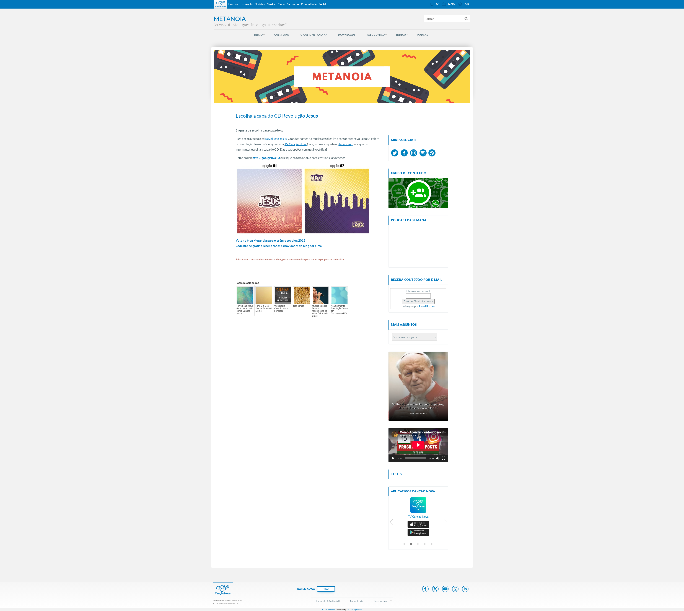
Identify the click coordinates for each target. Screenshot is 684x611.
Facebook (425, 589)
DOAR (326, 589)
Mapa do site (356, 601)
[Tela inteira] (443, 458)
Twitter (435, 589)
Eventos (233, 4)
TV (437, 4)
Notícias (260, 4)
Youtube (445, 589)
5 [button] (432, 544)
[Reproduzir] (393, 458)
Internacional (380, 601)
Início (258, 34)
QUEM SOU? (281, 34)
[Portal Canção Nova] (220, 4)
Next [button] (445, 522)
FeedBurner (427, 306)
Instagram (455, 589)
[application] (418, 445)
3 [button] (418, 544)
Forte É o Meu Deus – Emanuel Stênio (263, 308)
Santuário (293, 4)
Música (271, 4)
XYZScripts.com (355, 609)
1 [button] (404, 544)
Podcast (423, 34)
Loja (466, 4)
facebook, (345, 144)
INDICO (401, 34)
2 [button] (411, 544)
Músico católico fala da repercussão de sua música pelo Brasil (320, 311)
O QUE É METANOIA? (313, 34)
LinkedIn (465, 589)
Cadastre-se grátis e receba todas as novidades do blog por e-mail (279, 246)
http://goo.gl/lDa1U (266, 157)
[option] (418, 509)
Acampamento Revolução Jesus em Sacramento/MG (339, 310)
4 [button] (425, 544)
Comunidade (309, 4)
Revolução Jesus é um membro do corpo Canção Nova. (245, 310)
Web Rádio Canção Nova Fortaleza (281, 308)
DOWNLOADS (347, 34)
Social (322, 4)
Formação (246, 4)
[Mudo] (438, 458)
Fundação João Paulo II (328, 601)
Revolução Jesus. (276, 139)
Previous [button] (391, 522)
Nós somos (298, 306)
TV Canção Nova (295, 144)
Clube (281, 4)
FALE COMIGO (376, 34)
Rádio (451, 4)
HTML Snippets (328, 609)
